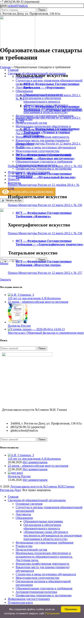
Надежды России (19, 325)
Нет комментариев (35, 462)
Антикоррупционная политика (36, 592)
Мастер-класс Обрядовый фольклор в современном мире (46, 332)
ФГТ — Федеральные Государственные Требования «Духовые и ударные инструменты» (51, 132)
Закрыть (5, 279)
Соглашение (52, 613)
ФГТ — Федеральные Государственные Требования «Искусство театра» (44, 263)
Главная (5, 67)
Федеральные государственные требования (44, 115)
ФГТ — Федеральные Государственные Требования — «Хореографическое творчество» (49, 242)
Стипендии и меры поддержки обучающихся (46, 147)
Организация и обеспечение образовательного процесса (42, 99)
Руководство (24, 546)
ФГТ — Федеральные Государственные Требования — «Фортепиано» (51, 85)
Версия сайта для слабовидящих (31, 191)
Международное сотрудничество (37, 151)
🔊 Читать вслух (12, 200)
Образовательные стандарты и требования (44, 161)
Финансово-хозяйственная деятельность (42, 563)
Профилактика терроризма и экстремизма (43, 168)
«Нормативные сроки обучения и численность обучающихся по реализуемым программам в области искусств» (52, 535)
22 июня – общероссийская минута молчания (38, 301)
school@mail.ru (18, 5)
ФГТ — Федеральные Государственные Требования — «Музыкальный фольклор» (46, 175)
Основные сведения (29, 503)
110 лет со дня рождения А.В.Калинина (34, 298)
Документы (23, 514)
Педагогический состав (31, 122)
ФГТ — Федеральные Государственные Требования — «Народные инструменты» (45, 156)
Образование (24, 91)
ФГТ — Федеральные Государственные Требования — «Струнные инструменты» (53, 108)
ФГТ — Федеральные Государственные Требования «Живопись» (44, 214)
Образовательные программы (43, 521)
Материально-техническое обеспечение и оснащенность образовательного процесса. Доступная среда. (44, 556)
